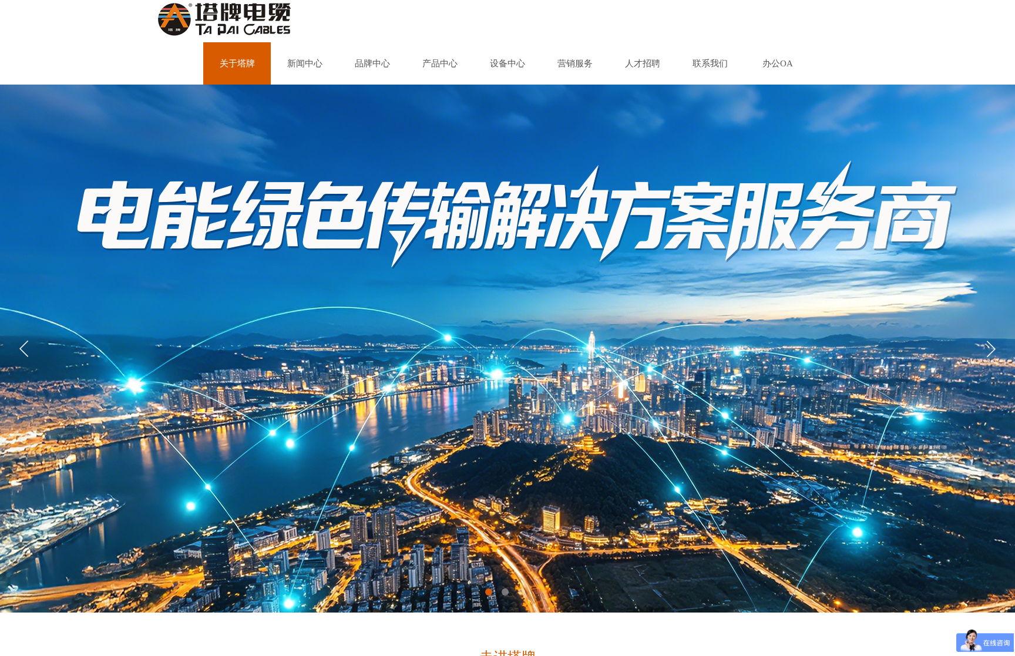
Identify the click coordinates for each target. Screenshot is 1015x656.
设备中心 (507, 63)
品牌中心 (372, 63)
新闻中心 (304, 63)
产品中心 (440, 63)
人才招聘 (642, 63)
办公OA (777, 63)
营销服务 (575, 63)
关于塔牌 (237, 63)
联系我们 (710, 63)
